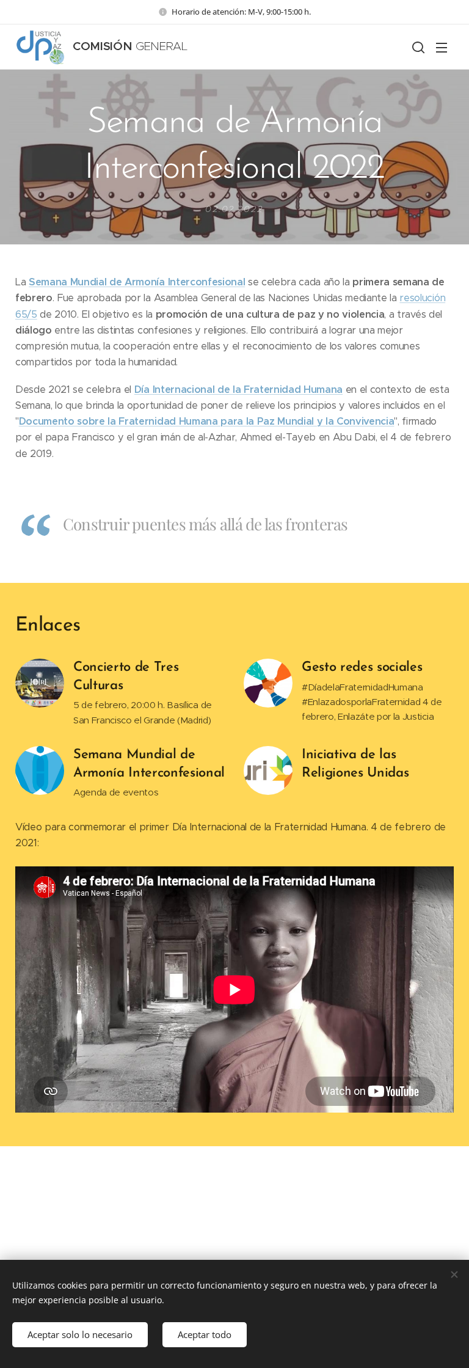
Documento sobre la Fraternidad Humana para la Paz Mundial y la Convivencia (206, 421)
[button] (417, 47)
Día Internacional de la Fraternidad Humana (238, 389)
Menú (441, 47)
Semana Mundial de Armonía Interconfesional (137, 282)
